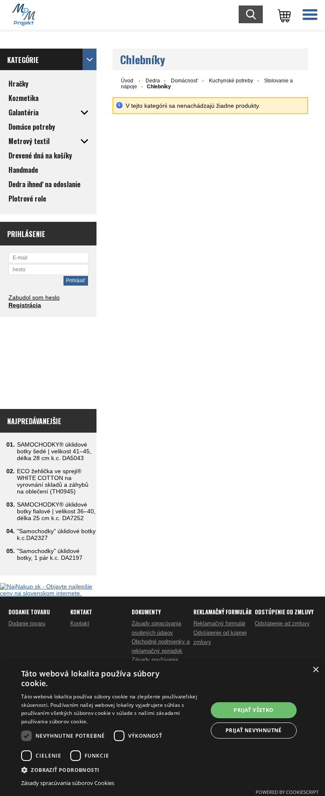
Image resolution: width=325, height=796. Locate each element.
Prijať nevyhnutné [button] (254, 730)
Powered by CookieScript (287, 792)
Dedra (153, 81)
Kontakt (79, 623)
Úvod (127, 81)
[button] (111, 770)
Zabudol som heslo (34, 297)
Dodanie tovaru (26, 623)
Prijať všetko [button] (253, 710)
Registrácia (24, 305)
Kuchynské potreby (231, 81)
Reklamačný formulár (219, 623)
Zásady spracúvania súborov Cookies (67, 783)
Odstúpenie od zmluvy (282, 623)
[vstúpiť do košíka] (282, 15)
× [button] (315, 670)
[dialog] (162, 728)
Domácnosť (184, 81)
